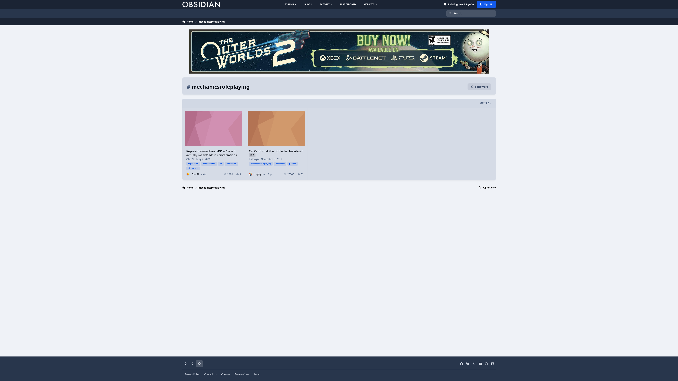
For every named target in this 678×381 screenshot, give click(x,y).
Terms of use (242, 374)
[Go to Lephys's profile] (250, 174)
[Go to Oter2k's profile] (188, 174)
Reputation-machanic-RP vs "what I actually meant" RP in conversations (211, 153)
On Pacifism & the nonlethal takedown (276, 151)
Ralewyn (254, 159)
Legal (257, 374)
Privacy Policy (192, 374)
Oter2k (190, 159)
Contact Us (210, 374)
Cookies (225, 374)
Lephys (258, 174)
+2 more (192, 168)
